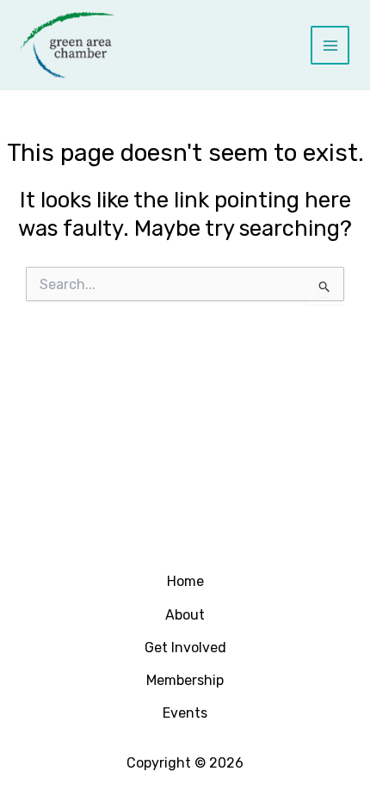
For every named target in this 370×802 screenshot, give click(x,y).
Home (185, 581)
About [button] (185, 615)
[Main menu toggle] (330, 45)
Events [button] (185, 713)
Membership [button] (185, 680)
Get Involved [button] (185, 647)
